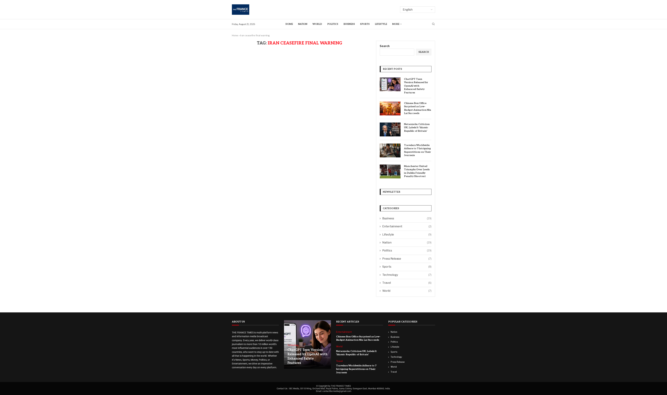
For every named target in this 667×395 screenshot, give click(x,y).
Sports (365, 24)
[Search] (433, 24)
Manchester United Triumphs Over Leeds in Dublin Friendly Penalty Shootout (417, 171)
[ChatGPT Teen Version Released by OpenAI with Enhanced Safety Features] (390, 84)
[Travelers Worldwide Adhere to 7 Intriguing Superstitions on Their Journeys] (390, 150)
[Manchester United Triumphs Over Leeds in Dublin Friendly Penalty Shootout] (390, 171)
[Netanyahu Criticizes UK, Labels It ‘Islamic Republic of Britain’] (390, 129)
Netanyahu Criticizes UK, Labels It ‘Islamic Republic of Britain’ (417, 127)
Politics (332, 24)
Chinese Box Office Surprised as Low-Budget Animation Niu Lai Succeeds (417, 108)
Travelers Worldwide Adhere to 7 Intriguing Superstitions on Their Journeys (417, 150)
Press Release (406, 258)
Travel (406, 282)
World (317, 24)
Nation (302, 24)
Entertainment (406, 226)
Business (349, 24)
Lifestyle (381, 24)
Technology (406, 274)
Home (289, 24)
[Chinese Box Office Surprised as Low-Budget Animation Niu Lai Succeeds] (390, 108)
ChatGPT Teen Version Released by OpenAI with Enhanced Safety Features (416, 86)
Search (385, 46)
